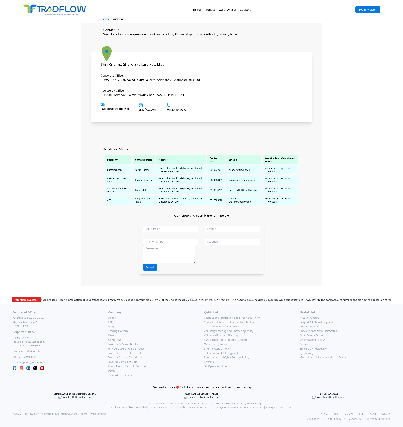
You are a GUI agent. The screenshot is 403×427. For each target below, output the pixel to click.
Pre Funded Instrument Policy (221, 326)
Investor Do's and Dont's (123, 344)
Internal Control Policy (217, 348)
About (112, 317)
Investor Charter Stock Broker (126, 353)
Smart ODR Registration (314, 348)
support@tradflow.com (34, 362)
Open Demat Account (312, 335)
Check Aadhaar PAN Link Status (318, 331)
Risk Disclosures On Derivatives (127, 348)
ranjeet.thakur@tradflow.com (204, 396)
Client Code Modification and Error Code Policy (232, 317)
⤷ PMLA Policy (352, 419)
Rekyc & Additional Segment (316, 322)
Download (114, 335)
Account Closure (309, 317)
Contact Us (114, 340)
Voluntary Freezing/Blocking (221, 335)
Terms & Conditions (120, 375)
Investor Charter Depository (125, 357)
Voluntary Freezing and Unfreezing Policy (228, 331)
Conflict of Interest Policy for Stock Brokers (229, 322)
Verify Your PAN (309, 326)
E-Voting (209, 362)
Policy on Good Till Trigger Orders (224, 353)
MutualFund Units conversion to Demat (323, 357)
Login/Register (368, 9)
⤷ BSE (335, 413)
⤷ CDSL (372, 413)
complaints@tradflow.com (330, 396)
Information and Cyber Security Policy (226, 357)
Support (245, 10)
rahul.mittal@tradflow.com (77, 396)
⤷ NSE (324, 413)
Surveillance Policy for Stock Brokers (225, 340)
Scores (304, 344)
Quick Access (227, 10)
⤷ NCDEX (385, 413)
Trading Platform (118, 331)
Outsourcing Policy (215, 344)
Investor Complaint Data (122, 362)
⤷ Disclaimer (311, 419)
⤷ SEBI (360, 413)
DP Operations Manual (217, 366)
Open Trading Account (313, 340)
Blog (111, 326)
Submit (150, 267)
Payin (111, 370)
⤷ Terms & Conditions (377, 419)
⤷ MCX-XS (347, 413)
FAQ (110, 322)
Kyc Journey (307, 353)
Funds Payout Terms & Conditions (128, 366)
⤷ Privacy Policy (331, 419)
